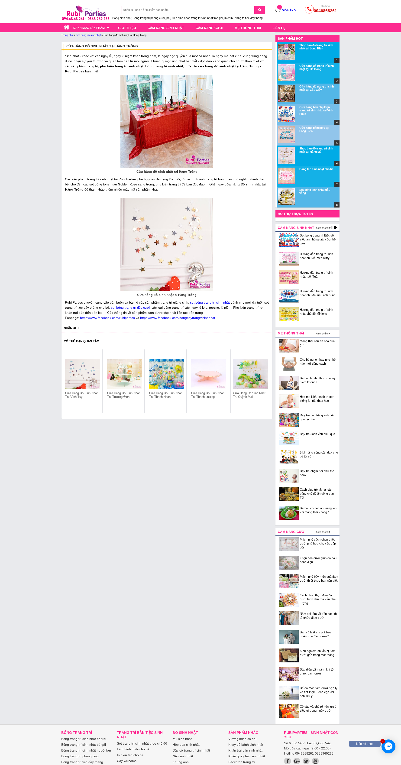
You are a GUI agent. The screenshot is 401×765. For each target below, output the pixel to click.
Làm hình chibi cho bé (133, 749)
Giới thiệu (127, 28)
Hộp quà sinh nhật (186, 744)
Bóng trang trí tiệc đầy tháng (82, 762)
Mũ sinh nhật (182, 739)
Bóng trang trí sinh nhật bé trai (83, 739)
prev (69, 382)
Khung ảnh (181, 762)
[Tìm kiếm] (259, 10)
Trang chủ (67, 35)
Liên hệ (279, 28)
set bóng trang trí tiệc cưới (130, 307)
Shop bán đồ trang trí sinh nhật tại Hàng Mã (316, 150)
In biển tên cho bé (130, 755)
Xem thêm (322, 228)
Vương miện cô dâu (242, 739)
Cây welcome (127, 761)
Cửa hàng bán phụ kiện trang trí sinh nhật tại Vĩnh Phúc (316, 111)
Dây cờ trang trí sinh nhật (191, 750)
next (265, 382)
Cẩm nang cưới (209, 28)
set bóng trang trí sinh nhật (210, 302)
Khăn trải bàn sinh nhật (245, 750)
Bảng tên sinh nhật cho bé (316, 169)
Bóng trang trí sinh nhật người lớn (86, 750)
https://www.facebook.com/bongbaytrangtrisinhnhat (177, 318)
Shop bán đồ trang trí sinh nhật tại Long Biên (316, 47)
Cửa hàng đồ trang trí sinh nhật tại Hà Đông (316, 67)
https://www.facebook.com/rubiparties (107, 318)
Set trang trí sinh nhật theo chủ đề (142, 743)
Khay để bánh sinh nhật (245, 744)
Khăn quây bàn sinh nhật (246, 756)
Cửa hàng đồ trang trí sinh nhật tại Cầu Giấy (316, 88)
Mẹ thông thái (248, 28)
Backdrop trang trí (241, 762)
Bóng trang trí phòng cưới (80, 756)
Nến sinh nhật (183, 756)
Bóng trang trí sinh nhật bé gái (83, 744)
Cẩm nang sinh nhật (166, 28)
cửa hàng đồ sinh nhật (88, 35)
